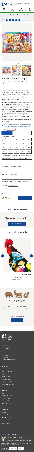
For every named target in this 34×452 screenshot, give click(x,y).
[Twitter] (3, 435)
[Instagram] (16, 435)
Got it (20, 448)
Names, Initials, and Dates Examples (19, 158)
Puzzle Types (5, 366)
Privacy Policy (15, 444)
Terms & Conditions (7, 403)
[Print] (13, 20)
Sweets (19, 14)
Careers (4, 412)
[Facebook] (7, 20)
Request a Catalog (6, 414)
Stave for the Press (7, 417)
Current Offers (6, 379)
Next (31, 255)
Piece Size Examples (10, 129)
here (7, 121)
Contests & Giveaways (8, 384)
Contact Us (5, 409)
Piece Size (9, 130)
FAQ (3, 374)
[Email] (10, 20)
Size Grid (12, 136)
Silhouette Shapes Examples (15, 166)
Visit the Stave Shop (7, 395)
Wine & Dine (13, 14)
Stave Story (5, 390)
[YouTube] (12, 435)
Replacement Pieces (7, 419)
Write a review (17, 223)
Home (3, 14)
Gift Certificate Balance (8, 381)
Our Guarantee (6, 398)
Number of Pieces (8, 136)
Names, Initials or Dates (17, 157)
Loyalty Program (6, 376)
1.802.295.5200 (6, 348)
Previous (2, 255)
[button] (13, 9)
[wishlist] (2, 87)
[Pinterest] (19, 20)
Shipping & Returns (7, 371)
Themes (7, 14)
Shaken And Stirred (17, 277)
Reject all (13, 448)
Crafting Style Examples (13, 185)
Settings (4, 448)
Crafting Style (10, 185)
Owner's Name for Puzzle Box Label (9, 174)
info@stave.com (6, 351)
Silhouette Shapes (12, 166)
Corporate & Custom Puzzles (9, 369)
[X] (16, 20)
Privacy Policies (6, 400)
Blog (3, 393)
